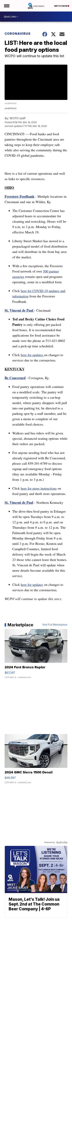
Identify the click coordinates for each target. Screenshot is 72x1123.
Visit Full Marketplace (54, 624)
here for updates (32, 354)
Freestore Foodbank (19, 196)
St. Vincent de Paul (19, 310)
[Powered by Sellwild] (61, 842)
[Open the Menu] (6, 6)
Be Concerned (15, 377)
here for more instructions (39, 488)
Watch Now (61, 6)
